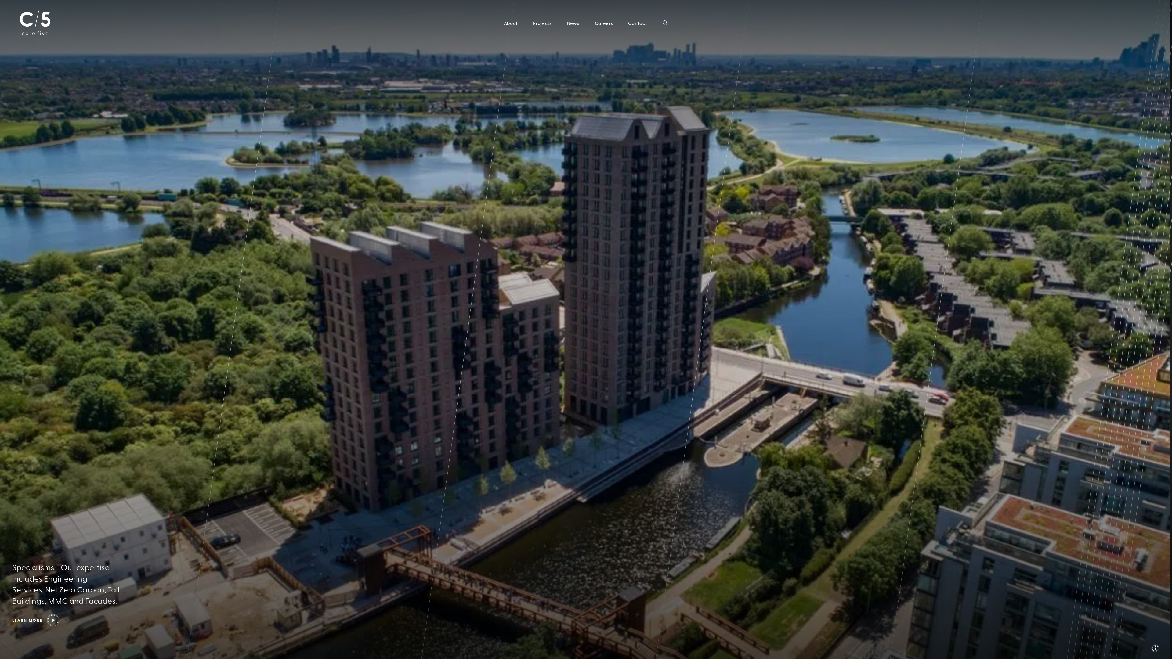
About (511, 23)
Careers (604, 23)
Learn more (27, 620)
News (573, 23)
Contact (637, 23)
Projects (542, 23)
